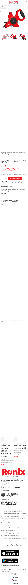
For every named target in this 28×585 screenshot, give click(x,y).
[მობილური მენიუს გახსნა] (1, 2)
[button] (2, 439)
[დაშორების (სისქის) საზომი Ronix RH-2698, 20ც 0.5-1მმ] (7, 261)
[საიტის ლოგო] (14, 2)
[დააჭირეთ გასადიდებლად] (4, 29)
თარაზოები (17, 454)
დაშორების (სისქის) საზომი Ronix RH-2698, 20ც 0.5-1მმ (6, 450)
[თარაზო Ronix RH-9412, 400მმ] (20, 261)
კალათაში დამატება (15, 178)
